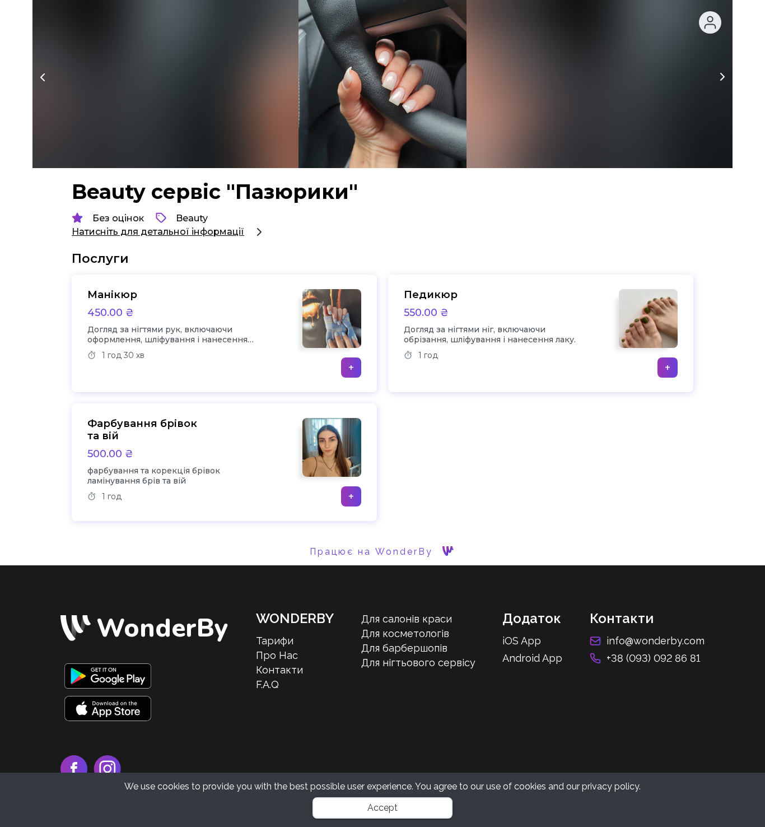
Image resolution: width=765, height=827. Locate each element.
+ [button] (351, 367)
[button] (710, 22)
